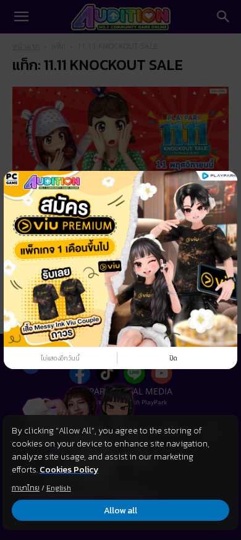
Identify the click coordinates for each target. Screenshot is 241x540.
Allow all (120, 510)
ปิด (173, 358)
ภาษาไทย (26, 488)
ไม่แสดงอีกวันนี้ (60, 358)
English (58, 488)
